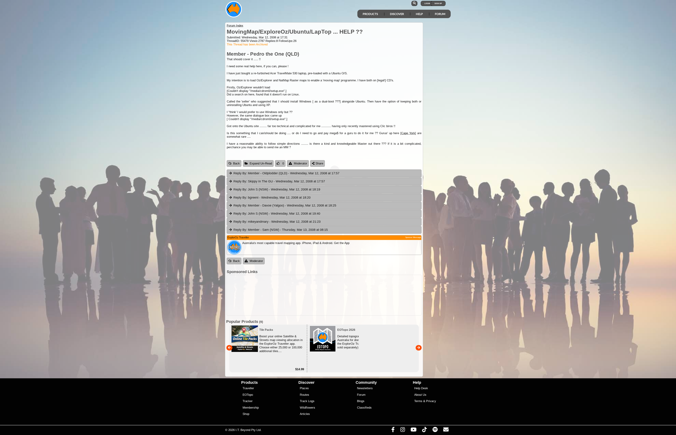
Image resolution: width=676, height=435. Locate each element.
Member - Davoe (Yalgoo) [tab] (284, 205)
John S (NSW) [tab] (276, 189)
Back (236, 163)
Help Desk (421, 388)
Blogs (360, 401)
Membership (251, 407)
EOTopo (248, 394)
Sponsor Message (413, 237)
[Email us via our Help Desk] (446, 430)
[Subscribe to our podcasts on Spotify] (435, 430)
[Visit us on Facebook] (393, 430)
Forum (440, 13)
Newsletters (365, 388)
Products (370, 13)
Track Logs (307, 401)
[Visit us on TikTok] (424, 430)
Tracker (248, 401)
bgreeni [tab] (272, 197)
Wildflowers (307, 407)
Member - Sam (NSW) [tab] (280, 229)
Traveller (248, 388)
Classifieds (364, 407)
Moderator (300, 163)
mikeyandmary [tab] (277, 221)
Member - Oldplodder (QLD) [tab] (286, 173)
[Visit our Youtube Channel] (413, 430)
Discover (397, 13)
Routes (304, 394)
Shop (246, 414)
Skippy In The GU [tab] (279, 181)
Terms (418, 401)
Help (419, 13)
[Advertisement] (324, 295)
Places (304, 388)
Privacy (431, 401)
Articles (305, 414)
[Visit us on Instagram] (402, 430)
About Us (420, 394)
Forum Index (235, 25)
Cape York (408, 133)
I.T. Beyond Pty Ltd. (248, 430)
